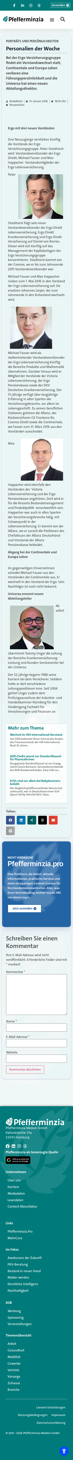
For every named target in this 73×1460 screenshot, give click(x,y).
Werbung (14, 1311)
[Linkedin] (13, 1146)
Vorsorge (14, 1376)
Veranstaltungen (20, 1324)
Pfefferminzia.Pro (20, 1231)
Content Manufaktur (22, 1206)
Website (12, 1052)
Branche (13, 1389)
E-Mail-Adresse (17, 1037)
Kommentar (15, 972)
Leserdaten (15, 1200)
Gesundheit (16, 1350)
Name (11, 1021)
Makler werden (18, 1277)
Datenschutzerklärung (51, 1423)
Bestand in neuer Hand (24, 1271)
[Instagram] (19, 1146)
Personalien (17, 105)
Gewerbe (14, 1363)
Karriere (13, 1187)
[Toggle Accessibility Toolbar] (64, 1451)
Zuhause (14, 1383)
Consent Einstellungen (50, 1407)
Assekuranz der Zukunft (25, 1258)
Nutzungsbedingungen (32, 1415)
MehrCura (15, 1238)
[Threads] (25, 1146)
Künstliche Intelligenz (23, 1284)
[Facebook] (8, 1146)
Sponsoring (16, 1317)
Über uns (14, 1180)
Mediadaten (16, 1193)
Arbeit (12, 1344)
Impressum (58, 1415)
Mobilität (14, 1357)
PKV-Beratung (18, 1264)
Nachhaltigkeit (18, 1290)
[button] (51, 19)
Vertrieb (13, 1370)
